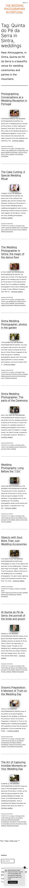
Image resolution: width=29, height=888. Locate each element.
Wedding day (12, 594)
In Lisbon (12, 148)
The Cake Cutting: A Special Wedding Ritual (13, 175)
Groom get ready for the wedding (14, 740)
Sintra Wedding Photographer (15, 746)
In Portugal (18, 148)
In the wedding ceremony (12, 447)
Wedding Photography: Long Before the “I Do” (12, 468)
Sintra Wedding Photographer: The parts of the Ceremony (14, 397)
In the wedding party (10, 150)
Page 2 (7, 841)
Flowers (12, 588)
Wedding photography (7, 231)
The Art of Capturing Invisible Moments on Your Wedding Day (13, 766)
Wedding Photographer (18, 671)
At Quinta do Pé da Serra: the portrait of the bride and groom (13, 616)
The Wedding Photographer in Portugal (14, 9)
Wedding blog (4, 594)
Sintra (22, 148)
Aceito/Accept (12, 882)
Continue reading (18, 141)
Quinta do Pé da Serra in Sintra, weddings (16, 229)
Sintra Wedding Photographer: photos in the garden (14, 324)
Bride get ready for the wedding (14, 517)
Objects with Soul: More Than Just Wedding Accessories (14, 541)
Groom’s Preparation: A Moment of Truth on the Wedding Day (14, 691)
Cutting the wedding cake (12, 227)
